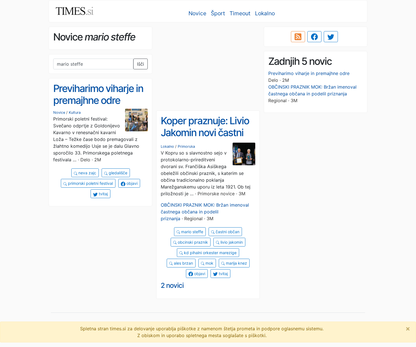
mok (208, 263)
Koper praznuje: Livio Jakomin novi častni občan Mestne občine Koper (207, 139)
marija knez (236, 263)
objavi (131, 183)
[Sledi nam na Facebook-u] (314, 36)
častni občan (227, 231)
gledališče (117, 172)
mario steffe (191, 231)
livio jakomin (231, 242)
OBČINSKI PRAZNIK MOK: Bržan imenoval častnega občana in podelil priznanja (205, 211)
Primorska (186, 146)
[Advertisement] (208, 66)
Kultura (75, 112)
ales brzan (183, 263)
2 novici (172, 285)
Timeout (240, 13)
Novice (197, 13)
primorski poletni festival (90, 183)
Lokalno (265, 13)
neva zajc (86, 172)
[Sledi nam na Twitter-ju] (331, 36)
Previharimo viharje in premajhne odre (308, 73)
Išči (140, 64)
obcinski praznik (192, 242)
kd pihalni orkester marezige (210, 252)
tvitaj (103, 193)
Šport (218, 13)
